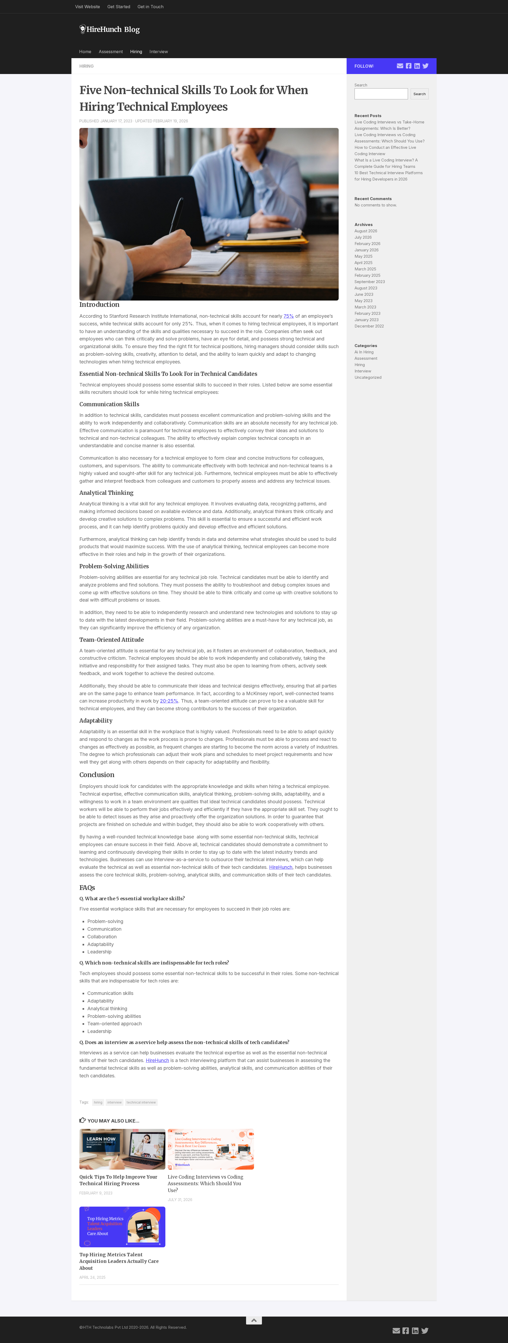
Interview (158, 51)
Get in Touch (151, 6)
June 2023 (364, 294)
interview (114, 1102)
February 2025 (367, 275)
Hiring (136, 51)
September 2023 (370, 281)
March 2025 (365, 268)
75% (289, 316)
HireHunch (280, 867)
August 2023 (366, 287)
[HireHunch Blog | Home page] (109, 29)
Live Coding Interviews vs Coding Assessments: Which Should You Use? (205, 1183)
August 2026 (366, 230)
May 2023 (364, 300)
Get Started (118, 6)
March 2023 (365, 307)
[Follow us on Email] (400, 66)
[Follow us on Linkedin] (417, 66)
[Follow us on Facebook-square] (408, 66)
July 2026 (363, 237)
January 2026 (367, 249)
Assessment (111, 51)
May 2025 (364, 256)
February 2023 (367, 313)
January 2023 (367, 319)
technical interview (141, 1102)
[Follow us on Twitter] (425, 66)
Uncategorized (368, 377)
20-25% (169, 701)
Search (361, 84)
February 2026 (367, 243)
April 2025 (364, 262)
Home (85, 51)
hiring (98, 1102)
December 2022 (369, 326)
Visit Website (87, 6)
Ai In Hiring (364, 351)
